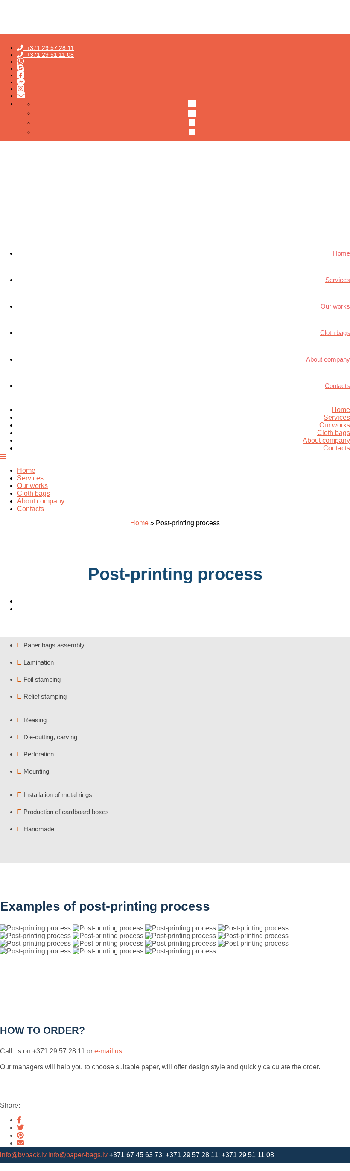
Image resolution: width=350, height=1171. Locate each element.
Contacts (336, 448)
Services (337, 417)
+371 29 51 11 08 (48, 54)
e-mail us (108, 1051)
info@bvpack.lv (23, 1155)
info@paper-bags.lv (78, 1155)
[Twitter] (20, 1127)
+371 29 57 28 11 (48, 47)
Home (341, 409)
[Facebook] (19, 1120)
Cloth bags (333, 432)
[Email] (20, 1143)
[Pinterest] (20, 1135)
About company (326, 440)
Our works (334, 425)
